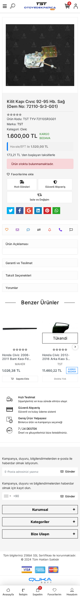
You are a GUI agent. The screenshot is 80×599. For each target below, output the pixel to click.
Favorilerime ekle (22, 174)
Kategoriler (40, 522)
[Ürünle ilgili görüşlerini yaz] (29, 229)
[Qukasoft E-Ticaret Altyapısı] (40, 580)
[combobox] (7, 496)
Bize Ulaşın (40, 534)
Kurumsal (40, 509)
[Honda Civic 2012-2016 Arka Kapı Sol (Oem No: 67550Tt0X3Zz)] (60, 329)
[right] (75, 347)
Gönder (70, 471)
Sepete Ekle (22, 378)
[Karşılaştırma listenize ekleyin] (40, 229)
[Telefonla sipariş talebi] (61, 229)
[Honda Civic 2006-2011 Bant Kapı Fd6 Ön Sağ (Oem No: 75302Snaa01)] (20, 329)
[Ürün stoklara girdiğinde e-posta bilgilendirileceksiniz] (50, 229)
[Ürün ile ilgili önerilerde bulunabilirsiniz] (72, 229)
